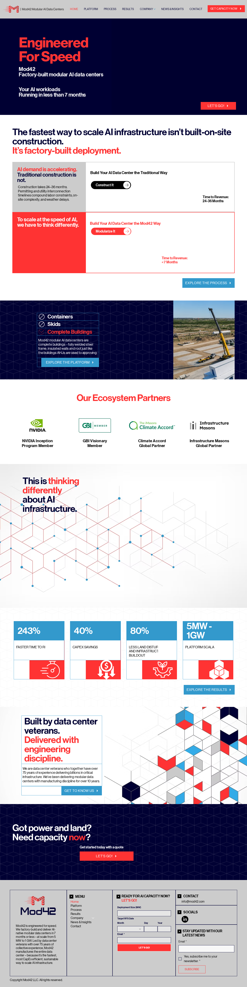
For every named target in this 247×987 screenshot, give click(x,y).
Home (75, 902)
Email (121, 934)
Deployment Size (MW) (129, 907)
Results (75, 914)
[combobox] (130, 929)
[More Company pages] (155, 9)
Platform (76, 906)
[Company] (93, 918)
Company (77, 918)
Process (76, 910)
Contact (76, 926)
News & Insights (81, 922)
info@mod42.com (193, 901)
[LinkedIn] (185, 919)
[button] (240, 110)
